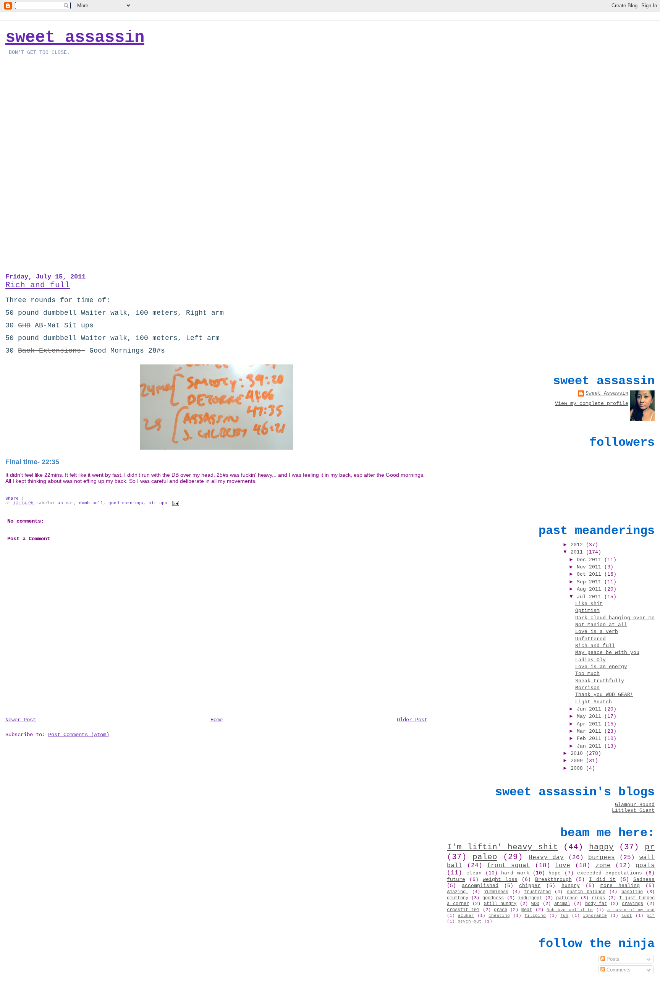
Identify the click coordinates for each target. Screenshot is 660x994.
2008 (578, 768)
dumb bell (91, 503)
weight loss (500, 879)
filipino (535, 915)
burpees (601, 857)
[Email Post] (174, 503)
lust (626, 915)
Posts (612, 959)
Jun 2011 (590, 709)
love (562, 865)
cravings (632, 904)
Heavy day (546, 857)
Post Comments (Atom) (78, 735)
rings (598, 898)
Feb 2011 (590, 738)
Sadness (644, 879)
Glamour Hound (635, 805)
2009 (578, 761)
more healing (620, 886)
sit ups (158, 503)
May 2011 (590, 716)
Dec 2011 (590, 560)
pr (650, 847)
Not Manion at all (601, 625)
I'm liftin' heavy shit (502, 847)
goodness (493, 898)
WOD (535, 904)
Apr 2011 (590, 724)
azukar (466, 915)
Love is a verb (596, 632)
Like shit (589, 604)
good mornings (125, 503)
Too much (587, 674)
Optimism (587, 611)
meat (526, 910)
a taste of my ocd (631, 910)
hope (554, 873)
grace (500, 910)
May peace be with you (607, 653)
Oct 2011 (590, 574)
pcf (651, 915)
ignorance (595, 915)
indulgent (530, 898)
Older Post (412, 720)
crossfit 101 (463, 910)
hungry (570, 886)
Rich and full (37, 285)
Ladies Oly (590, 660)
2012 (578, 545)
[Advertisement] (597, 312)
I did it (602, 879)
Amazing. (457, 892)
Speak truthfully (599, 681)
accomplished (480, 886)
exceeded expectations (609, 873)
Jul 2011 (590, 597)
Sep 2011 (590, 582)
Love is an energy (601, 667)
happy (601, 847)
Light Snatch (593, 702)
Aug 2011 (590, 589)
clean (474, 873)
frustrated (537, 892)
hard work (515, 873)
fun (564, 915)
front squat (508, 865)
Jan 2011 (590, 746)
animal (562, 904)
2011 (578, 552)
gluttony (457, 898)
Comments (618, 970)
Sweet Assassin (74, 37)
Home (216, 720)
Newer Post (20, 720)
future (456, 879)
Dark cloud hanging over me (615, 618)
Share (12, 498)
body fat (596, 904)
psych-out (470, 921)
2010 (578, 753)
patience (567, 898)
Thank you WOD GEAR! (604, 695)
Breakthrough (553, 879)
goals (645, 865)
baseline (632, 892)
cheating (499, 915)
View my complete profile (591, 403)
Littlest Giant (633, 810)
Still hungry (500, 904)
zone (603, 865)
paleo (484, 856)
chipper (529, 886)
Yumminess (496, 892)
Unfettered (590, 639)
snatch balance (586, 892)
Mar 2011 (590, 731)
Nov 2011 (590, 567)
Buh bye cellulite (570, 910)
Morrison (587, 688)
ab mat (66, 503)
